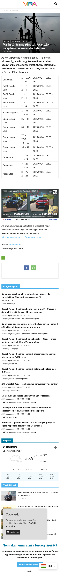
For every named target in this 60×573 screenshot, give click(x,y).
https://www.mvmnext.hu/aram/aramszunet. (22, 237)
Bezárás (30, 571)
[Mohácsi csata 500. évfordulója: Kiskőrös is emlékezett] (8, 496)
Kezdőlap (5, 10)
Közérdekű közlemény (19, 41)
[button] (56, 4)
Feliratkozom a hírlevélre (30, 564)
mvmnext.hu (15, 244)
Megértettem (13, 532)
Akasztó (6, 41)
